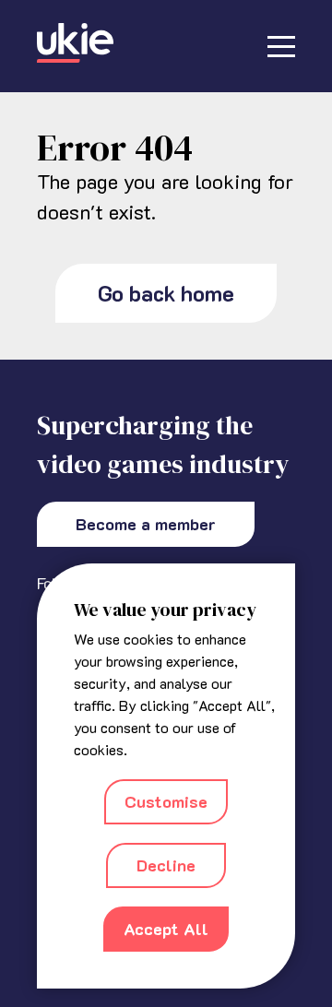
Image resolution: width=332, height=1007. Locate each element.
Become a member (146, 524)
